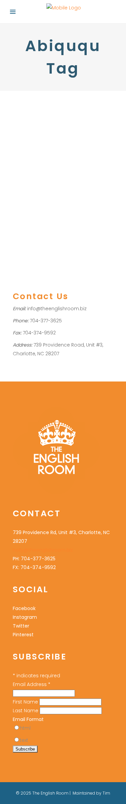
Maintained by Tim (91, 793)
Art (39, 171)
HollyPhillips (31, 154)
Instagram (25, 617)
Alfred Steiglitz (63, 162)
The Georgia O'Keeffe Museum (62, 197)
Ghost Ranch (67, 180)
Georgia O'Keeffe (32, 180)
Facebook (24, 608)
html (25, 728)
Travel (68, 145)
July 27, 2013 (25, 108)
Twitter (21, 625)
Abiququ (37, 162)
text (24, 740)
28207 (19, 162)
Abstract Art (25, 145)
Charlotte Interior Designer (73, 171)
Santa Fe (49, 145)
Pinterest (23, 634)
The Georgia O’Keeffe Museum (56, 127)
